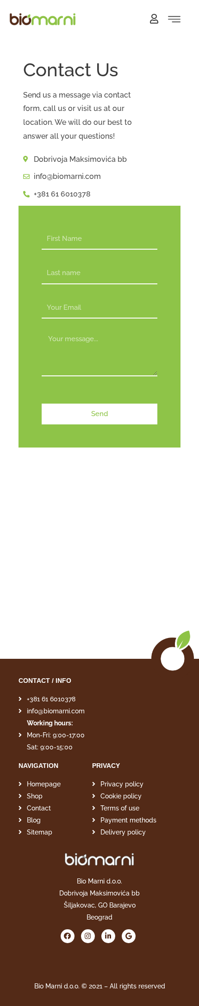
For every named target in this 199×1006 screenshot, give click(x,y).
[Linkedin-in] (108, 936)
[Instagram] (88, 936)
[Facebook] (68, 936)
